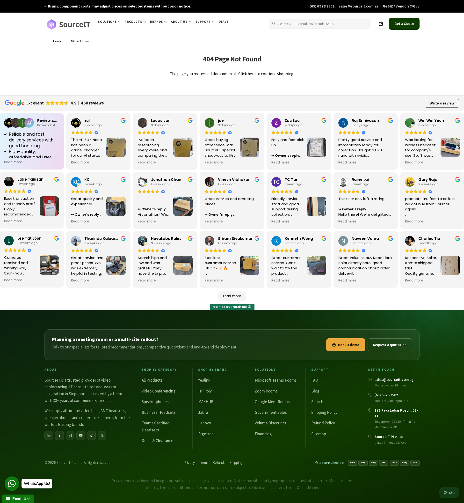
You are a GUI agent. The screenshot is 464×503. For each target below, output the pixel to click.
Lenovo (204, 423)
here (252, 73)
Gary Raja (427, 179)
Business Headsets (159, 412)
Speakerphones (155, 401)
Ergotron (206, 433)
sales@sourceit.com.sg (358, 6)
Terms (203, 462)
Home (57, 41)
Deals (224, 22)
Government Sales (271, 412)
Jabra (203, 412)
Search (317, 401)
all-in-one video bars (81, 410)
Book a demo (348, 344)
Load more (232, 296)
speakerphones (57, 417)
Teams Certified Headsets (156, 426)
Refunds (219, 462)
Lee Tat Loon (29, 238)
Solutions (107, 22)
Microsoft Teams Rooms (276, 380)
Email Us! (20, 499)
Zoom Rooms (266, 391)
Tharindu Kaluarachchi (106, 238)
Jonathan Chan (166, 179)
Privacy (189, 462)
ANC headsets (113, 410)
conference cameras (96, 417)
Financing (263, 433)
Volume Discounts (270, 423)
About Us (179, 22)
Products (133, 22)
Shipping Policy (324, 412)
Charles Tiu (429, 238)
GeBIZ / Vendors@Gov (401, 6)
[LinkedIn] (48, 435)
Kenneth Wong (299, 238)
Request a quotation (389, 344)
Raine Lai (360, 179)
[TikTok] (91, 435)
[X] (102, 435)
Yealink (204, 380)
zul (87, 120)
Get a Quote (404, 23)
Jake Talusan (30, 179)
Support (203, 22)
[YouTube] (80, 435)
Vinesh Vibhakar (234, 179)
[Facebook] (59, 435)
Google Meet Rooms (272, 401)
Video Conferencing (158, 391)
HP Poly (205, 391)
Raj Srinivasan (365, 120)
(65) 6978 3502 (322, 6)
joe (221, 120)
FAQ (314, 380)
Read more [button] (13, 162)
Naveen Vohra (365, 238)
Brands (156, 22)
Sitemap (318, 433)
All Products (152, 380)
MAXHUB (206, 401)
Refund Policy (323, 423)
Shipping (236, 462)
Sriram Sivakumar (235, 238)
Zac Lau (292, 120)
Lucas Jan (161, 120)
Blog (315, 391)
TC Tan (291, 179)
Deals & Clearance (157, 440)
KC (87, 179)
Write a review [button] (442, 103)
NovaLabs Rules (166, 238)
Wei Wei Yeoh (431, 120)
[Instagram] (70, 435)
